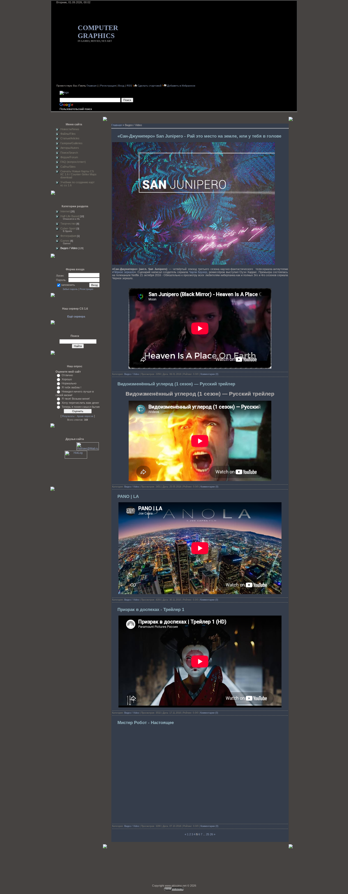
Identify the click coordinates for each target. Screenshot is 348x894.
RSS (129, 85)
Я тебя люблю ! (71, 387)
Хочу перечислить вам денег (80, 402)
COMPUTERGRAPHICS (98, 32)
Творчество (68, 223)
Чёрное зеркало (124, 272)
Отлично (67, 375)
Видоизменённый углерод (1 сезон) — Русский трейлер (176, 384)
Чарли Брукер (198, 272)
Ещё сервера (76, 316)
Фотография (68, 235)
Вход (121, 85)
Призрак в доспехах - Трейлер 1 (150, 609)
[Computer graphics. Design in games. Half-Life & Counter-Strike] (64, 92)
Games (65, 240)
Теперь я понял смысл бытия (81, 406)
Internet (65, 211)
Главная (91, 85)
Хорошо (67, 379)
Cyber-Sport (68, 228)
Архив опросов (85, 416)
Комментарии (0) (209, 374)
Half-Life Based (69, 216)
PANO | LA (128, 496)
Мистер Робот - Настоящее (145, 722)
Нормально (69, 383)
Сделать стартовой (150, 85)
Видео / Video (68, 248)
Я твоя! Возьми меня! (76, 398)
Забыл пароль (70, 289)
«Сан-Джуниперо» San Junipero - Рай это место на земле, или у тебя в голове (199, 136)
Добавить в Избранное (181, 85)
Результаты (68, 416)
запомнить (68, 284)
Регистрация (108, 85)
